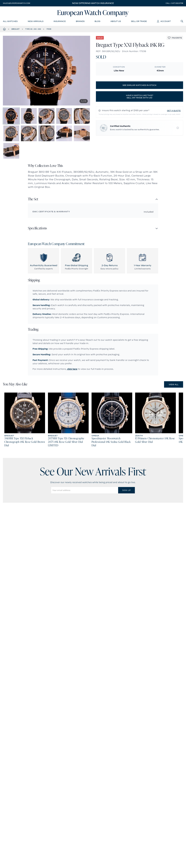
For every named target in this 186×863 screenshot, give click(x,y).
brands (80, 21)
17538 (48, 29)
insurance (59, 21)
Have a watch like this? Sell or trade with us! (139, 96)
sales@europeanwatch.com (16, 3)
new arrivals (35, 21)
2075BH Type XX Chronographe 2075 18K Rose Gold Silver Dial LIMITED (66, 442)
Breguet (15, 29)
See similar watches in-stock (139, 85)
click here (72, 369)
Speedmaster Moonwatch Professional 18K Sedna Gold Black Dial (111, 442)
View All (173, 384)
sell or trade (139, 21)
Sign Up (126, 490)
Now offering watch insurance (93, 3)
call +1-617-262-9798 (174, 3)
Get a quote (174, 111)
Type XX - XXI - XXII (33, 29)
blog (97, 21)
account (165, 21)
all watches (10, 21)
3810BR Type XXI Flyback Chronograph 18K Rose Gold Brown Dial (24, 442)
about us (115, 21)
